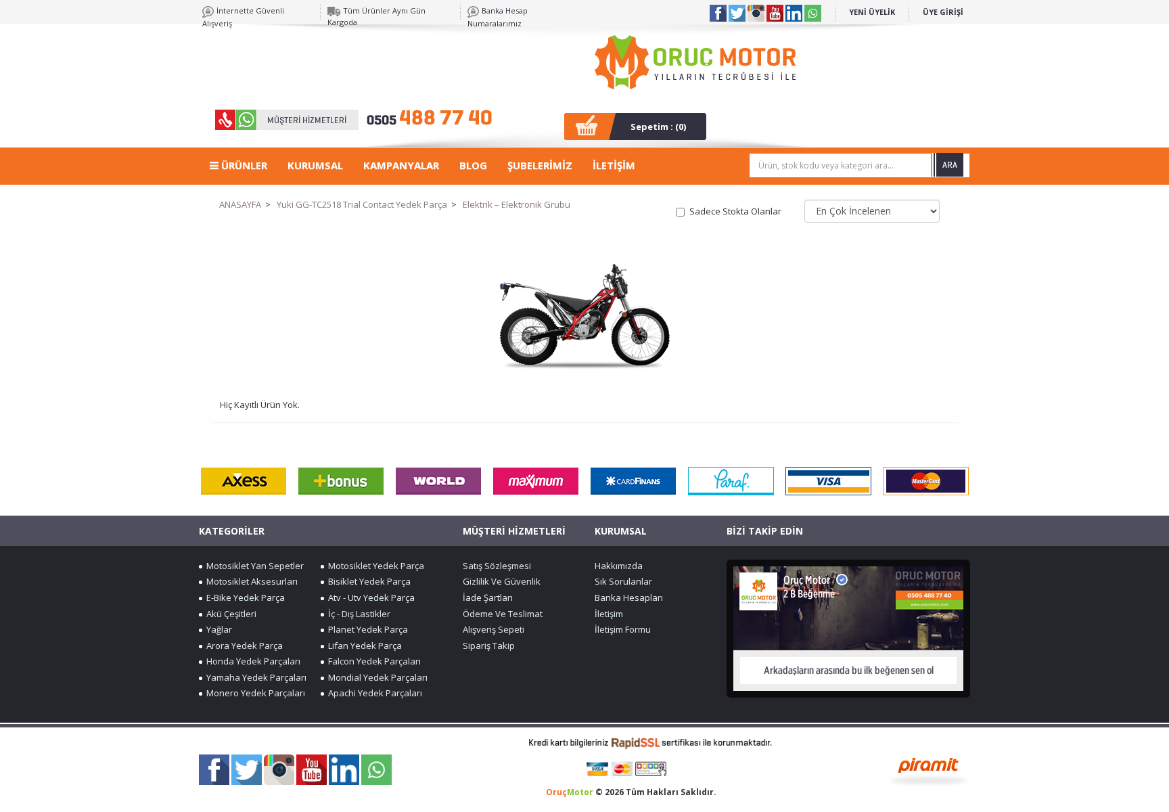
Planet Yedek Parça (366, 629)
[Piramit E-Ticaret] (928, 770)
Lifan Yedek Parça (363, 645)
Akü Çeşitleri (229, 614)
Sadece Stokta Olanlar (735, 211)
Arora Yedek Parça (242, 645)
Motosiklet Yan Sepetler (253, 566)
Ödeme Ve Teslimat (503, 614)
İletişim (609, 614)
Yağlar (217, 629)
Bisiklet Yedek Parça (367, 581)
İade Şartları (488, 597)
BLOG (473, 165)
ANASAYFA (240, 204)
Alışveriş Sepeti (493, 629)
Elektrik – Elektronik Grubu (516, 204)
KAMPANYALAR (401, 165)
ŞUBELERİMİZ (539, 165)
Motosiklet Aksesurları (250, 581)
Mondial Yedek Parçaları (376, 677)
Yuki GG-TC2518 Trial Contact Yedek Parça (362, 204)
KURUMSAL (315, 165)
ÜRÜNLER (243, 165)
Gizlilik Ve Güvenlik (502, 581)
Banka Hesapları (629, 597)
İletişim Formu (623, 629)
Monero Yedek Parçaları (253, 693)
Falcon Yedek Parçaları (372, 661)
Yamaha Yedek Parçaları (254, 677)
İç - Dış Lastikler (357, 614)
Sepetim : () (658, 126)
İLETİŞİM (614, 165)
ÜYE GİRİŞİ (943, 12)
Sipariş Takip (489, 645)
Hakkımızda (619, 566)
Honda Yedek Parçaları (251, 661)
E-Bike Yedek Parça (243, 597)
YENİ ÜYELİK (872, 12)
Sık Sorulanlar (623, 581)
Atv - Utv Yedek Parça (369, 597)
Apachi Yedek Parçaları (373, 693)
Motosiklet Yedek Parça (374, 566)
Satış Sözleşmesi (497, 566)
